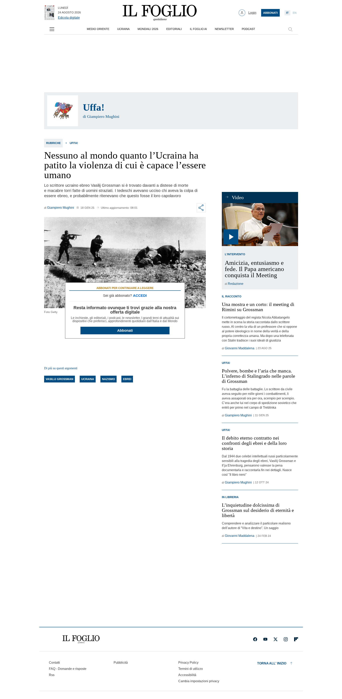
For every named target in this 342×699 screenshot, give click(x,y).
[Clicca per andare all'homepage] (81, 639)
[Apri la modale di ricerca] (290, 29)
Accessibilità (187, 675)
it (287, 12)
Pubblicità (121, 662)
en (294, 12)
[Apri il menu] (52, 29)
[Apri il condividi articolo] (201, 207)
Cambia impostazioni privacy (198, 681)
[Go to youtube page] (265, 639)
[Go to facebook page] (255, 639)
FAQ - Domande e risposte (67, 668)
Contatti (54, 662)
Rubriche (53, 143)
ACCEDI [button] (140, 296)
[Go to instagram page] (286, 639)
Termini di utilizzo (190, 668)
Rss (52, 675)
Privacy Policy (188, 662)
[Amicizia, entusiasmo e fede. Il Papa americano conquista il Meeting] (260, 224)
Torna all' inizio (271, 663)
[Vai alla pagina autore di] (62, 110)
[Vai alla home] (160, 13)
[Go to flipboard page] (296, 639)
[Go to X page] (276, 639)
